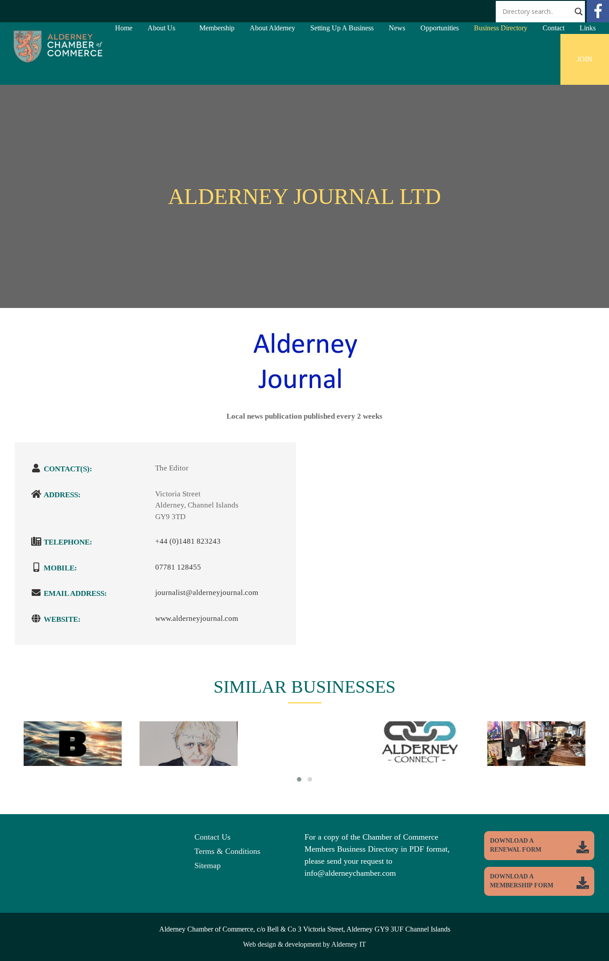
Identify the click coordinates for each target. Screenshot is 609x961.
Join (585, 59)
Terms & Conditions (227, 851)
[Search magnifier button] (578, 11)
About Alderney (272, 28)
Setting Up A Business (342, 28)
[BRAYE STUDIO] (73, 756)
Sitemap (207, 865)
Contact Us (212, 836)
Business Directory (500, 28)
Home (123, 28)
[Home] (58, 60)
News (397, 28)
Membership (217, 28)
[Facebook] (598, 20)
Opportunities (439, 28)
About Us (161, 28)
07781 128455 (178, 567)
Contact (553, 28)
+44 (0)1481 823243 (188, 541)
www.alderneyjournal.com (196, 618)
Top (588, 940)
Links (588, 28)
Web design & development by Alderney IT (304, 944)
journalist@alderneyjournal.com (206, 592)
